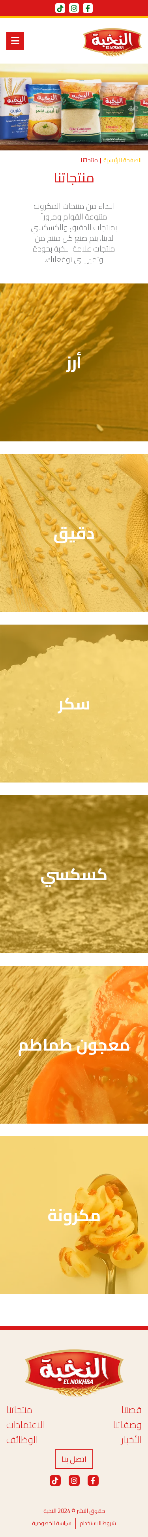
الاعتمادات (25, 1424)
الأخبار (131, 1439)
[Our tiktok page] (60, 8)
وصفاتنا (127, 1424)
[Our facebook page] (88, 8)
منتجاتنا (19, 1409)
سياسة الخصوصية (51, 1523)
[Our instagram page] (74, 8)
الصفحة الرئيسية (122, 160)
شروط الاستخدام (98, 1523)
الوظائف (22, 1439)
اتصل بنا (74, 1459)
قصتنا (131, 1409)
